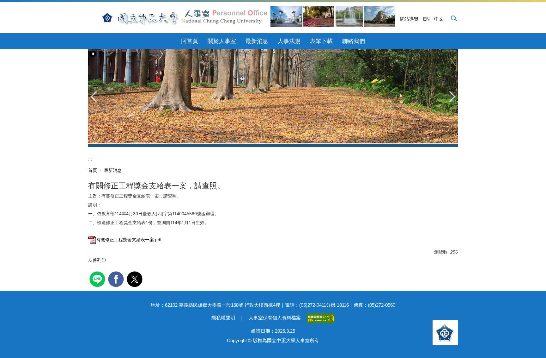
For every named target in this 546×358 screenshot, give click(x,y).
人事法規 (289, 41)
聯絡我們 (353, 41)
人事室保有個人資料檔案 (275, 317)
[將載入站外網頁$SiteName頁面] (98, 278)
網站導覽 (409, 19)
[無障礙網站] (321, 317)
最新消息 (257, 41)
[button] (453, 18)
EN (426, 19)
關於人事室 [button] (222, 41)
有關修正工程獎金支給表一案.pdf (128, 239)
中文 (439, 19)
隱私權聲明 (223, 317)
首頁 (92, 170)
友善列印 (97, 260)
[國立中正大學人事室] (244, 16)
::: (90, 159)
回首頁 (189, 41)
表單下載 (321, 41)
